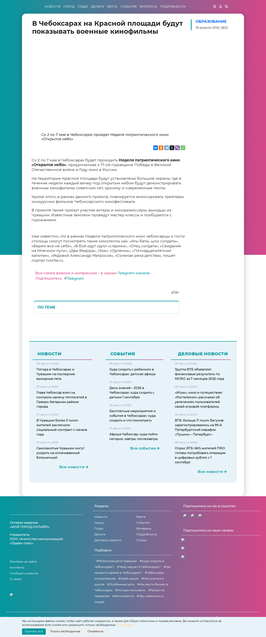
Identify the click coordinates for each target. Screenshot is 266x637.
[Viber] (177, 147)
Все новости (72, 467)
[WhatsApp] (183, 147)
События (129, 6)
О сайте (15, 579)
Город (69, 6)
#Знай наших (128, 578)
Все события (143, 448)
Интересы (148, 6)
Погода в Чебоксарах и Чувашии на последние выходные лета (55, 374)
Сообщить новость (24, 573)
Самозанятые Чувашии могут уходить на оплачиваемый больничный (60, 452)
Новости (52, 6)
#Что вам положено (130, 590)
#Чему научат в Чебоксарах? (139, 567)
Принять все (34, 631)
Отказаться (95, 631)
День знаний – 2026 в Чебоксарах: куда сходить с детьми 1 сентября (131, 392)
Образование (211, 21)
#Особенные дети (121, 584)
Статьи (141, 540)
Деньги (97, 6)
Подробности (172, 6)
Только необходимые (65, 631)
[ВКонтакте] (155, 147)
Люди (83, 6)
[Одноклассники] (161, 147)
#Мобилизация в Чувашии (116, 561)
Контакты (17, 567)
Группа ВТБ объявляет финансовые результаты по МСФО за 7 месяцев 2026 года (199, 374)
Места (112, 6)
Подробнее (125, 625)
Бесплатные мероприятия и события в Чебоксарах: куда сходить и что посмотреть (132, 415)
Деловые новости (107, 540)
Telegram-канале (134, 273)
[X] (172, 147)
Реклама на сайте (23, 561)
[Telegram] (166, 147)
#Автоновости (123, 596)
